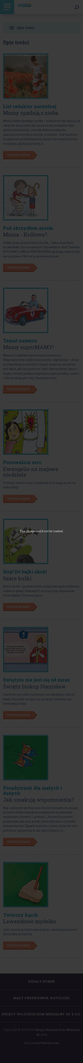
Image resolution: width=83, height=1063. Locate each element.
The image (27, 531)
